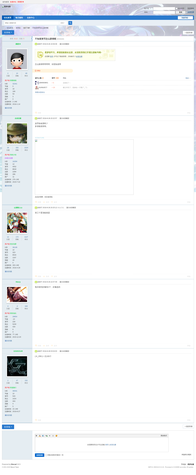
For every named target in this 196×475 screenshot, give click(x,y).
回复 (39, 113)
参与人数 (39, 78)
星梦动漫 (3, 28)
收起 (187, 78)
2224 (26, 148)
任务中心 (31, 18)
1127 (26, 237)
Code (53, 435)
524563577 (43, 87)
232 (26, 380)
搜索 (62, 23)
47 (17, 380)
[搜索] (70, 23)
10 (17, 73)
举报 (188, 113)
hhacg (18, 282)
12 (8, 237)
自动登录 (181, 8)
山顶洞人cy (18, 208)
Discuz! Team (15, 467)
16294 (15, 161)
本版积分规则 (186, 455)
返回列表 (189, 33)
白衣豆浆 (18, 118)
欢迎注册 (191, 12)
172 (17, 237)
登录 (51, 56)
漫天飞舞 (26, 28)
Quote (49, 435)
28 (8, 148)
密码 (145, 12)
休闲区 (18, 28)
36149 (15, 247)
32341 (15, 84)
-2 (17, 306)
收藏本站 (13, 2)
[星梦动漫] (6, 6)
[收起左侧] (31, 38)
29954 (15, 317)
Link (46, 435)
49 (26, 73)
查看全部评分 (40, 92)
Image (43, 435)
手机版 (183, 464)
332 (17, 148)
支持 (47, 202)
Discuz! (14, 464)
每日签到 (19, 18)
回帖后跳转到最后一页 (55, 455)
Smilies (56, 435)
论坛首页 (7, 18)
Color (39, 435)
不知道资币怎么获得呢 (40, 28)
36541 (15, 391)
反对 (55, 202)
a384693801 (43, 83)
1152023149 (18, 351)
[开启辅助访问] (193, 2)
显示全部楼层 (64, 44)
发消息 (9, 108)
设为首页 (6, 2)
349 (26, 306)
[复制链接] (60, 39)
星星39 (18, 44)
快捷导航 (185, 18)
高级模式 (164, 436)
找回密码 (191, 8)
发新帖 (7, 32)
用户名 (146, 8)
